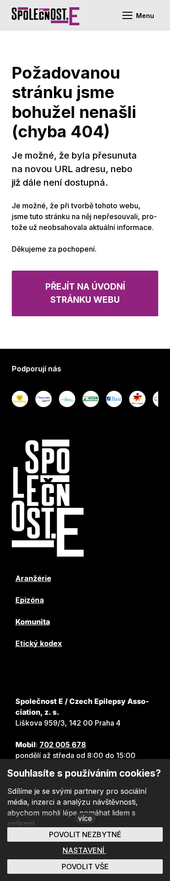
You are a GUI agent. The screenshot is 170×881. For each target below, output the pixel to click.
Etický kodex (38, 643)
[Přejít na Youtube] (45, 670)
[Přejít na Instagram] (94, 670)
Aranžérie (33, 578)
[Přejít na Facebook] (20, 670)
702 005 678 (62, 744)
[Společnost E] (45, 15)
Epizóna (29, 600)
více (85, 818)
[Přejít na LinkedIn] (69, 670)
